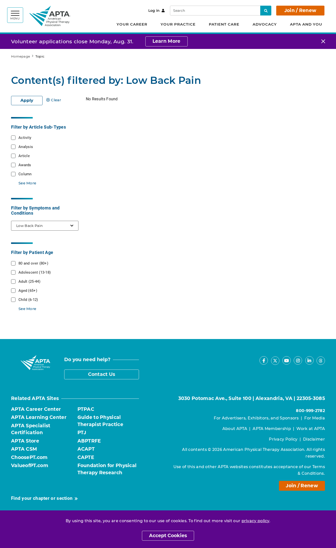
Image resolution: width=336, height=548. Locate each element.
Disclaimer (314, 439)
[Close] (323, 41)
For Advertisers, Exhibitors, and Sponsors (256, 418)
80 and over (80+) (33, 263)
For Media (314, 418)
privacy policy (255, 520)
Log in (154, 10)
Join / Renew (300, 10)
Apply (26, 100)
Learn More (167, 41)
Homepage (20, 56)
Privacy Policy (283, 439)
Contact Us (101, 374)
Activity (24, 137)
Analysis (25, 146)
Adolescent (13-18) (34, 272)
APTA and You (306, 24)
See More (27, 183)
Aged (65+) (27, 290)
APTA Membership (272, 428)
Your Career (132, 24)
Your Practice (178, 24)
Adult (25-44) (29, 281)
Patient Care (224, 24)
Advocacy (265, 24)
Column (25, 173)
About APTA (234, 428)
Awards (24, 164)
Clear (56, 100)
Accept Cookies (168, 535)
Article (24, 155)
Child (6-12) (28, 299)
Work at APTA (310, 428)
